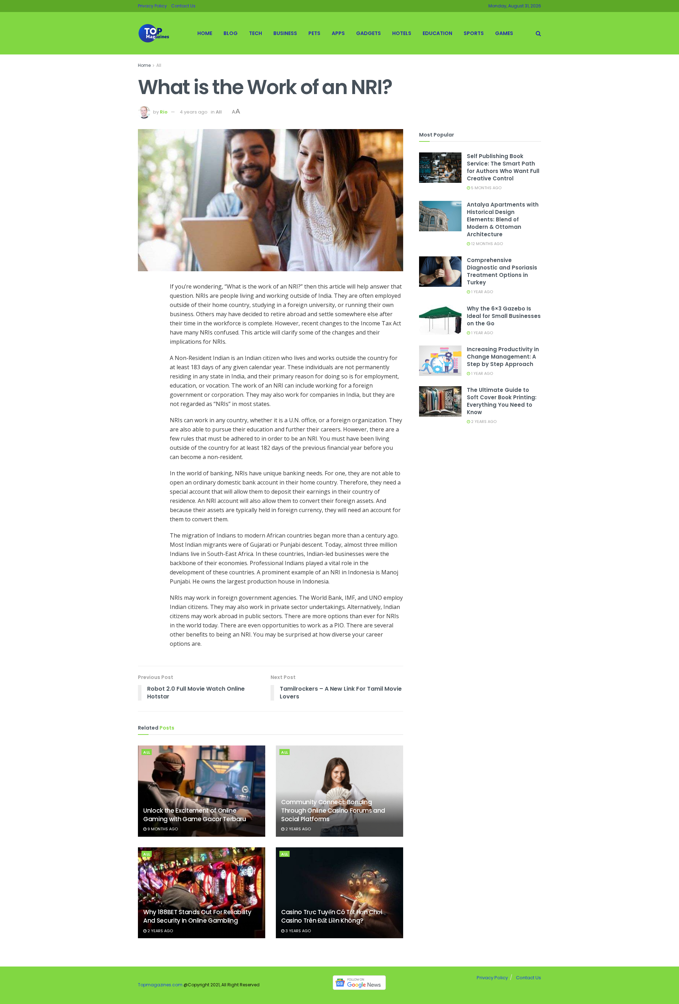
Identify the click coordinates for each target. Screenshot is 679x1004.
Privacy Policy (152, 6)
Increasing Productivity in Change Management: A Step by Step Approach (503, 357)
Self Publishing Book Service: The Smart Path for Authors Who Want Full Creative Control (503, 167)
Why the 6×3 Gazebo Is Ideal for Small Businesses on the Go (504, 316)
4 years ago (194, 112)
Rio (164, 112)
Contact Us (183, 6)
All (158, 65)
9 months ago (162, 829)
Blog (231, 33)
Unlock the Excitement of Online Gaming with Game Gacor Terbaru (194, 814)
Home (204, 33)
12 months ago (486, 243)
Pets (314, 33)
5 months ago (485, 188)
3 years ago (297, 931)
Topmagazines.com (160, 985)
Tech (255, 33)
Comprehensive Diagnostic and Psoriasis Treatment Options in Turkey (502, 271)
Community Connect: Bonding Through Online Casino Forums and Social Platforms (333, 810)
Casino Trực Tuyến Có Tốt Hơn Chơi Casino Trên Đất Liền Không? (331, 916)
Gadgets (368, 33)
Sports (474, 33)
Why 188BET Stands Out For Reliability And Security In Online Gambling (197, 916)
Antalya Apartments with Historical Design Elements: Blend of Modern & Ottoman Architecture (503, 219)
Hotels (401, 33)
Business (285, 33)
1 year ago (481, 292)
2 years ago (297, 829)
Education (437, 33)
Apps (338, 33)
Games (504, 33)
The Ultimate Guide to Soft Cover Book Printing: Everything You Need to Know (501, 401)
